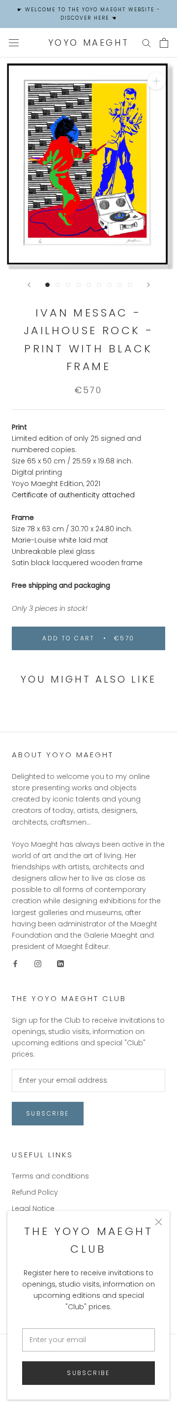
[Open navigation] (14, 42)
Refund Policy (35, 1192)
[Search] (146, 42)
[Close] (158, 1222)
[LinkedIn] (60, 963)
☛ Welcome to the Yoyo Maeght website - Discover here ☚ (88, 14)
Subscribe (88, 1373)
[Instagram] (37, 963)
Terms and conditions (50, 1176)
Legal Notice (33, 1208)
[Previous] (29, 285)
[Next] (148, 285)
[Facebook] (15, 963)
